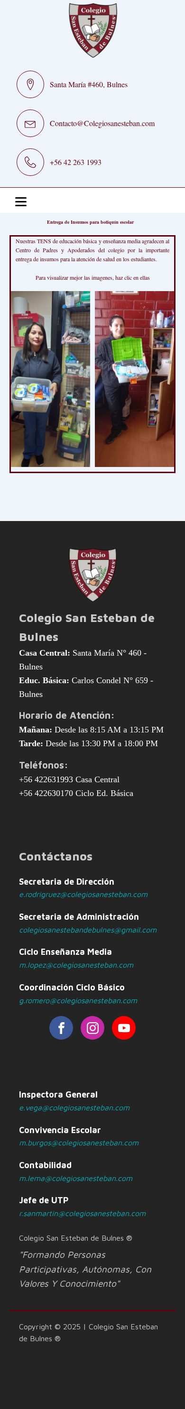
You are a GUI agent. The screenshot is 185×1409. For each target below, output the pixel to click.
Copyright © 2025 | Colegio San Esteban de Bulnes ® (88, 1332)
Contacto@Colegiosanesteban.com (102, 123)
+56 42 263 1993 (76, 162)
